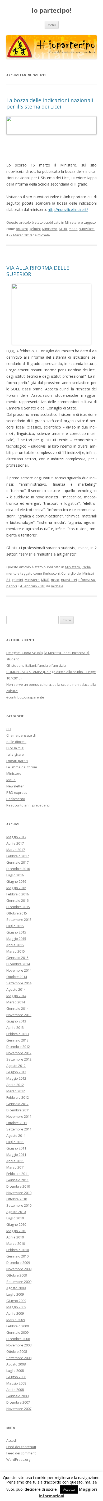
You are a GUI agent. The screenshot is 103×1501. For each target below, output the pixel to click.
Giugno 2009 (16, 1300)
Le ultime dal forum (21, 767)
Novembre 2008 (18, 1345)
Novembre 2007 (18, 1408)
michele (44, 235)
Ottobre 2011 (16, 1122)
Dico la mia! (15, 748)
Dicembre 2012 (18, 1046)
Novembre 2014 (18, 970)
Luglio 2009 (15, 1294)
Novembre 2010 (18, 1192)
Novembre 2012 (18, 1053)
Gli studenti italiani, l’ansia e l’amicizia (36, 665)
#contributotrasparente (25, 697)
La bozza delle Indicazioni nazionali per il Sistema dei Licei (49, 103)
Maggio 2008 (16, 1383)
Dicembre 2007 (18, 1402)
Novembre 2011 (18, 1116)
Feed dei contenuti (21, 1446)
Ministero (72, 222)
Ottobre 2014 (16, 976)
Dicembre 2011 (18, 1110)
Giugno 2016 (16, 881)
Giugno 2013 (16, 1021)
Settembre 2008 (18, 1357)
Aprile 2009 (15, 1313)
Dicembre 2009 (18, 1262)
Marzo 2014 (15, 1002)
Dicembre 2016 (18, 868)
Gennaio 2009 (17, 1332)
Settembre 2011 (18, 1129)
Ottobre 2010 (16, 1199)
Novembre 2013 (18, 1014)
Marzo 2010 (15, 1243)
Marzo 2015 (15, 951)
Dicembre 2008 (18, 1338)
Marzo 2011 (15, 1167)
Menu (52, 25)
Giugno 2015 (16, 932)
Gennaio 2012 (17, 1103)
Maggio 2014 (16, 995)
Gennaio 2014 (17, 1008)
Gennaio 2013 (17, 1040)
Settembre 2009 (18, 1281)
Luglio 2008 (15, 1370)
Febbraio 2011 (17, 1173)
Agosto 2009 (16, 1288)
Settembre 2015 (18, 919)
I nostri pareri (17, 760)
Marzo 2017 (15, 849)
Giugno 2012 (16, 1072)
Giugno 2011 (16, 1148)
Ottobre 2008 (16, 1351)
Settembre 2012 (18, 1059)
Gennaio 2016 (17, 900)
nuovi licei (87, 228)
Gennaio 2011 (17, 1180)
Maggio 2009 (16, 1307)
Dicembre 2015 (18, 906)
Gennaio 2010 (17, 1256)
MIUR (63, 228)
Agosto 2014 (16, 989)
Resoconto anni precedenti (28, 805)
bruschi (22, 228)
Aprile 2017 (15, 843)
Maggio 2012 (16, 1078)
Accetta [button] (69, 1489)
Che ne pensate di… (22, 735)
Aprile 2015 (15, 945)
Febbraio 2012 (17, 1097)
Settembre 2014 (18, 983)
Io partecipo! (51, 10)
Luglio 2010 (15, 1218)
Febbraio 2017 (17, 856)
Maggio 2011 (16, 1154)
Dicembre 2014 (18, 964)
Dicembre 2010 (18, 1186)
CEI (8, 729)
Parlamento (15, 798)
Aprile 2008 (15, 1389)
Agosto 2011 (16, 1135)
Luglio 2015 (15, 925)
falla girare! (15, 754)
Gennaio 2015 (17, 957)
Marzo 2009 (15, 1319)
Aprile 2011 (15, 1161)
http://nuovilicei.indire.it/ (68, 209)
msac (73, 228)
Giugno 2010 (16, 1224)
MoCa (11, 779)
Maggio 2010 (16, 1230)
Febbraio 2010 (17, 1249)
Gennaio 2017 (17, 862)
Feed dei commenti (21, 1453)
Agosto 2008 (16, 1364)
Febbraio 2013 (17, 1033)
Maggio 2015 (16, 938)
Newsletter (15, 786)
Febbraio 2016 (17, 894)
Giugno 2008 (16, 1376)
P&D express (16, 792)
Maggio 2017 (16, 837)
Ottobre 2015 (16, 913)
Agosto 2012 (16, 1065)
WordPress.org (18, 1459)
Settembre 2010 (18, 1205)
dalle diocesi (16, 741)
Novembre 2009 (18, 1268)
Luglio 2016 (15, 875)
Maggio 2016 (16, 887)
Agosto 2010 (16, 1211)
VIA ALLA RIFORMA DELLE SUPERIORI (37, 271)
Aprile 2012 (15, 1084)
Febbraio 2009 (17, 1326)
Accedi (11, 1440)
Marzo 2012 (15, 1091)
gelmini (35, 228)
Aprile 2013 (15, 1027)
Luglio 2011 (15, 1141)
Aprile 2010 (15, 1237)
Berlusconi (51, 573)
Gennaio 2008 (17, 1396)
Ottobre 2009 (16, 1275)
